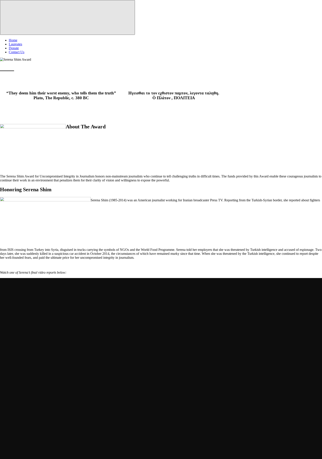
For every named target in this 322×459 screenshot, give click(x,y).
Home (13, 40)
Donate (14, 48)
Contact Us (16, 52)
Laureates (15, 44)
